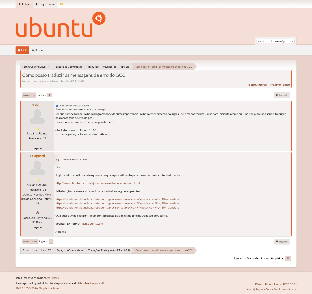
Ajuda (250, 289)
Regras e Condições (266, 289)
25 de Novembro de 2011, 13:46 (74, 105)
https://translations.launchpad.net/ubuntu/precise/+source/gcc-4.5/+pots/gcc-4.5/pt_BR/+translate (117, 203)
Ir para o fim (29, 95)
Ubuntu (83, 283)
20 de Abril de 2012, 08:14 (74, 159)
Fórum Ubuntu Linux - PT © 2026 (275, 284)
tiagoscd (38, 156)
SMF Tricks (52, 277)
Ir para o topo (30, 241)
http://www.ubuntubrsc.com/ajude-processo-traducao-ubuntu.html (97, 183)
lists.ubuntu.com (92, 223)
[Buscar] (271, 41)
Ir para (237, 258)
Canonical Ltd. (99, 283)
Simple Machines (49, 288)
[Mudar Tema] (61, 4)
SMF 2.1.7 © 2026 (27, 288)
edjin (38, 104)
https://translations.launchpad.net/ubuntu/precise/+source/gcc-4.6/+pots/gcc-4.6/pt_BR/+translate (117, 199)
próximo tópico (280, 84)
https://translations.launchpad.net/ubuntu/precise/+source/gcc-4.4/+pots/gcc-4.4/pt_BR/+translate (117, 207)
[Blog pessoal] (37, 212)
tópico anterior (257, 84)
